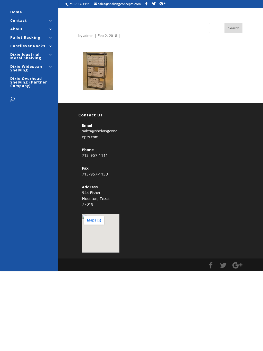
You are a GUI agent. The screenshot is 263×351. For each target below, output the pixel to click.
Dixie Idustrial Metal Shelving (25, 56)
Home (16, 12)
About (16, 29)
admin (88, 35)
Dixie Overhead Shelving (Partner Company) (28, 82)
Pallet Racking (25, 38)
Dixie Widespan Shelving (26, 68)
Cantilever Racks (27, 46)
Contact (18, 21)
